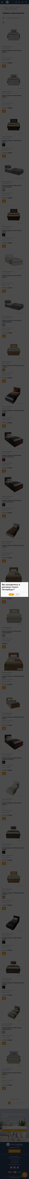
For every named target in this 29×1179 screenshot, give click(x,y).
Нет (17, 594)
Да (11, 594)
